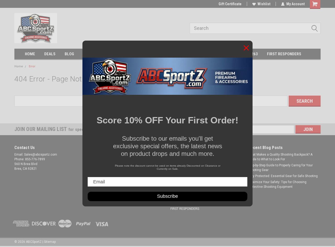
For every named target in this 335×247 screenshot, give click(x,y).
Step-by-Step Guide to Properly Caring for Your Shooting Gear (280, 167)
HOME (30, 54)
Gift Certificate (230, 4)
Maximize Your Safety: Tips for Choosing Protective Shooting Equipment (277, 184)
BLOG (69, 54)
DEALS (49, 54)
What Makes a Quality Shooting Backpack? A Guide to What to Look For (280, 157)
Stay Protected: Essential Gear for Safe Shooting (283, 176)
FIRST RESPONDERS (284, 54)
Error (32, 66)
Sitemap (50, 242)
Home (18, 66)
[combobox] (255, 28)
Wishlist (264, 4)
